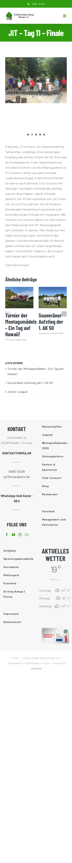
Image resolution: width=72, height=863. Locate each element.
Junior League (17, 391)
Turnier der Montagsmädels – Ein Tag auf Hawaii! (21, 324)
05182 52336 (17, 471)
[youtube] (13, 534)
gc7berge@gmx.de (17, 477)
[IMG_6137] (36, 80)
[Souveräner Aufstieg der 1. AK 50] (53, 297)
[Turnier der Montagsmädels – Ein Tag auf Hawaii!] (19, 297)
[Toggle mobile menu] (65, 16)
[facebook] (6, 534)
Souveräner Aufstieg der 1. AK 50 (51, 321)
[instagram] (20, 534)
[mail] (26, 534)
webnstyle (36, 668)
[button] (7, 314)
